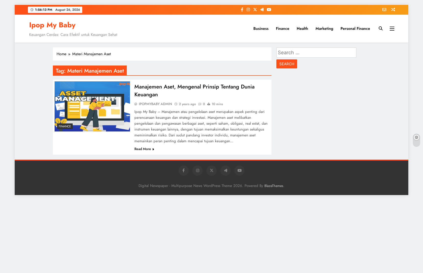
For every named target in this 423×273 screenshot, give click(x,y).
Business (261, 28)
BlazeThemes (273, 185)
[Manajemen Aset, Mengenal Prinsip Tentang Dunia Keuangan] (92, 106)
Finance (282, 28)
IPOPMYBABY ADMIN (155, 103)
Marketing (324, 28)
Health (302, 28)
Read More (142, 148)
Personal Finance (355, 28)
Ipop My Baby (52, 25)
